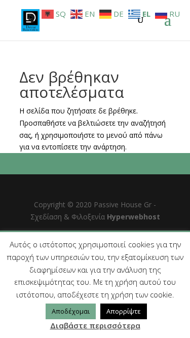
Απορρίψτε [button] (123, 311)
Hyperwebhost (133, 216)
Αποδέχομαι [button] (71, 311)
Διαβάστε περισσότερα (95, 325)
